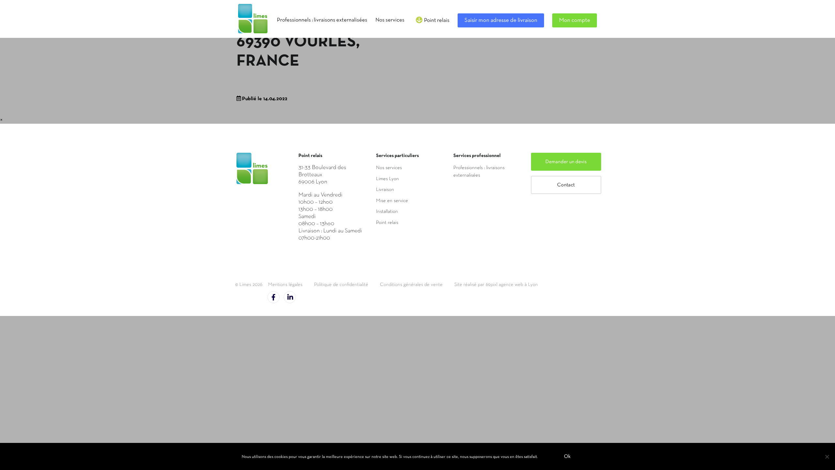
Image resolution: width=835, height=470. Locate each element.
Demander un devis (566, 162)
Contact (566, 185)
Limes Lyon (387, 179)
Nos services (389, 167)
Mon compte (574, 20)
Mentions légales (285, 284)
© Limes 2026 (248, 284)
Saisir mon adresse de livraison (500, 20)
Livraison (385, 189)
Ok (567, 456)
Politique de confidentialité (341, 284)
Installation (387, 211)
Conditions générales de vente (411, 284)
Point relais (387, 222)
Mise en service (392, 200)
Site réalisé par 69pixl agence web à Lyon (496, 284)
